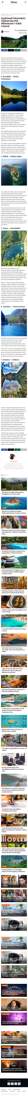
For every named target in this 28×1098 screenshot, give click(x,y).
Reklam (18, 1091)
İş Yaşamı (4, 845)
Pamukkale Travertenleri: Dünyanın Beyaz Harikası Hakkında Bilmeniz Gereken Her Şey (13, 790)
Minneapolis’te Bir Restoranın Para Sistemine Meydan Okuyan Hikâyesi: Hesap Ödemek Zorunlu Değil (14, 850)
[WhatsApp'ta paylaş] (18, 50)
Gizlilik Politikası (16, 1089)
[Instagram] (15, 1083)
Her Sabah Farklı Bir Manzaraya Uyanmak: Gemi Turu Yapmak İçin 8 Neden (13, 649)
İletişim (24, 1091)
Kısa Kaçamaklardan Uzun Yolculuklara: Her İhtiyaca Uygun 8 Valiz (13, 769)
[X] (12, 1083)
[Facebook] (8, 1083)
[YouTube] (19, 1083)
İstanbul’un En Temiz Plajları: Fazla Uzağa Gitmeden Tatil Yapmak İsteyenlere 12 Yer (13, 710)
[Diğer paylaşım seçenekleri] (24, 50)
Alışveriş (4, 726)
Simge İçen (6, 31)
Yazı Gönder (12, 1091)
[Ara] (25, 2)
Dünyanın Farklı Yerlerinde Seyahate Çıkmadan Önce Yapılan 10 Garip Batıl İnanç (14, 532)
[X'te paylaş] (11, 50)
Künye (9, 1089)
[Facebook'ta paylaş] (4, 50)
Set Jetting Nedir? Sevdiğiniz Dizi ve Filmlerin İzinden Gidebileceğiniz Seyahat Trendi (13, 571)
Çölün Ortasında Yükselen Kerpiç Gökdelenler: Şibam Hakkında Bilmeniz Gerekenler (12, 670)
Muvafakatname (4, 1091)
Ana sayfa (3, 14)
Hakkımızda (3, 1089)
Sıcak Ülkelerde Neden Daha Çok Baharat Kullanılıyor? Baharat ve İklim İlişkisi (14, 829)
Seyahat (7, 14)
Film (3, 567)
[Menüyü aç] (2, 2)
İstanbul (4, 548)
